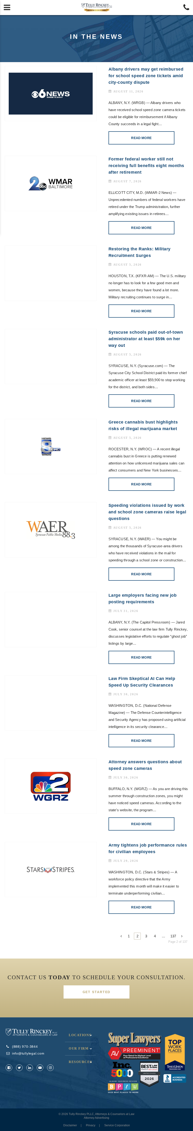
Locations (80, 1035)
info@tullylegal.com (28, 1053)
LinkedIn (29, 1067)
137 (173, 936)
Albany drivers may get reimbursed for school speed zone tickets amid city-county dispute (146, 76)
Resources (80, 1062)
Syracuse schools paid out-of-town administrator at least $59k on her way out (146, 339)
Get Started (97, 992)
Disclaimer (70, 1125)
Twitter (19, 1067)
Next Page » (183, 936)
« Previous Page (120, 936)
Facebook (9, 1067)
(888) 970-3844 (25, 1046)
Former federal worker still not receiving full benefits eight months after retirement (146, 166)
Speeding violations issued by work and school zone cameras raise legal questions (147, 512)
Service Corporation (117, 1125)
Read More (141, 138)
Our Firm (79, 1048)
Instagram (50, 1067)
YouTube (40, 1067)
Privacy (90, 1125)
